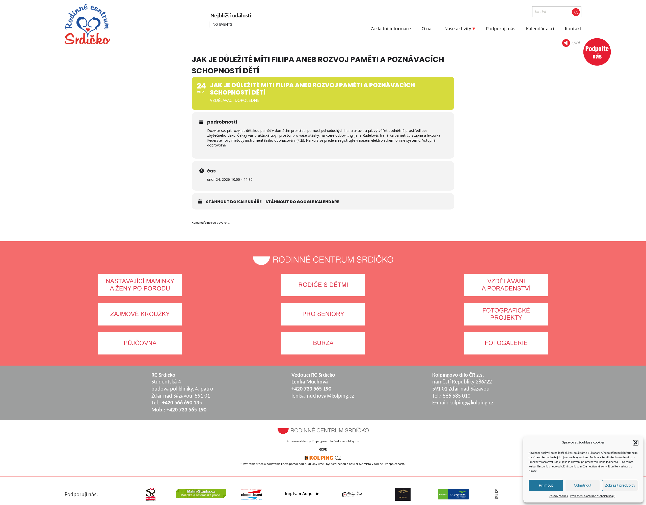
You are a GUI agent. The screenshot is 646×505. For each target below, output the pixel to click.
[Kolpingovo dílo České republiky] (323, 459)
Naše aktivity (457, 29)
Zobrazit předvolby (620, 485)
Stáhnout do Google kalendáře (302, 201)
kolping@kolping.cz (471, 403)
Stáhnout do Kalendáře (234, 201)
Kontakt (573, 29)
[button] (635, 442)
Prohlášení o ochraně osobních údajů (592, 496)
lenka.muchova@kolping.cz (322, 396)
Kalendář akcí (540, 29)
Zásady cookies (558, 496)
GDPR (323, 449)
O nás (428, 29)
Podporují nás (500, 29)
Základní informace (391, 29)
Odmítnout (582, 485)
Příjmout (546, 485)
